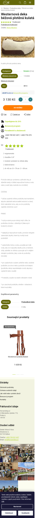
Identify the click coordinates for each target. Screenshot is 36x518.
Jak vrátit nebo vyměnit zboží (10, 393)
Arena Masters (12, 28)
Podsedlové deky (28, 302)
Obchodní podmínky (7, 387)
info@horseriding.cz (11, 440)
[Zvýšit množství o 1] (30, 99)
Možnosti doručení (7, 81)
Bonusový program (6, 397)
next (34, 336)
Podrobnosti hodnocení (9, 25)
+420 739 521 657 (12, 437)
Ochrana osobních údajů (8, 390)
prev (2, 336)
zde (3, 501)
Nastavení (17, 507)
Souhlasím (25, 513)
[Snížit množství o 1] (20, 99)
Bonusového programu (20, 93)
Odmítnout (9, 513)
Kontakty (3, 400)
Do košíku (18, 108)
